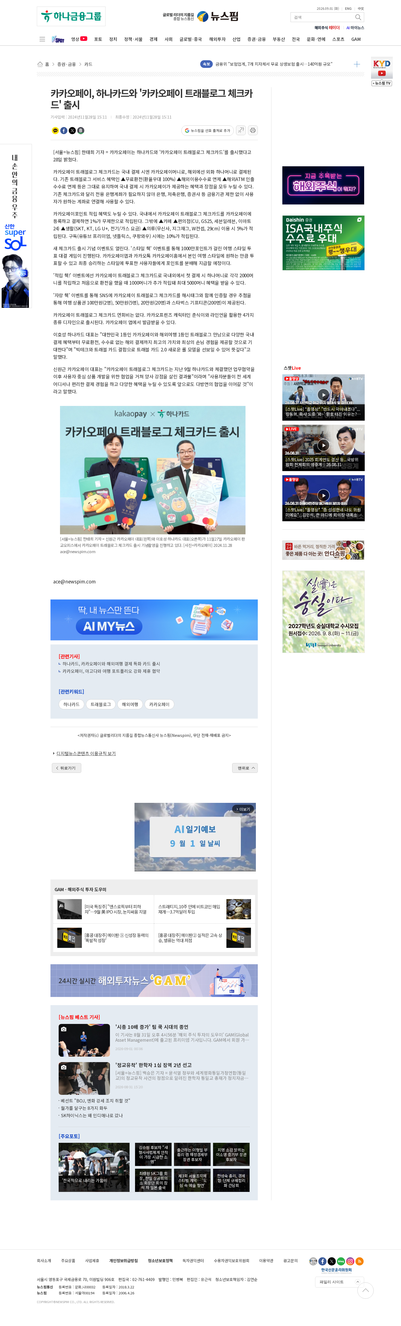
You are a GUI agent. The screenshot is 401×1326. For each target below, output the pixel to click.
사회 (168, 39)
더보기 (356, 64)
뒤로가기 (68, 768)
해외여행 (130, 704)
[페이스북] (322, 1261)
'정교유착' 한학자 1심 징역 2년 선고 (153, 1065)
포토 (98, 39)
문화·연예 (316, 39)
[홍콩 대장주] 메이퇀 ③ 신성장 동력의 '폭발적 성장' (116, 938)
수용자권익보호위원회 (231, 1260)
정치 (113, 39)
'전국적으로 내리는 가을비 (84, 1180)
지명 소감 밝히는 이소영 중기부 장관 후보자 (231, 1154)
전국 (296, 39)
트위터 (72, 130)
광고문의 (290, 1260)
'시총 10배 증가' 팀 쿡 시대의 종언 (151, 1027)
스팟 (292, 367)
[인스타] (350, 1261)
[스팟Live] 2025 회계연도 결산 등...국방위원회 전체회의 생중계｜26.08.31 (322, 462)
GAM (356, 39)
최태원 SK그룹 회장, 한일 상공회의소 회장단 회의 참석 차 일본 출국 (153, 1180)
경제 (153, 39)
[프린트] (253, 130)
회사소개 (44, 1260)
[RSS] (359, 1261)
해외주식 (327, 27)
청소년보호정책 (160, 1260)
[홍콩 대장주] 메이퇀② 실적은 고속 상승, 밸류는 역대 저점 (190, 938)
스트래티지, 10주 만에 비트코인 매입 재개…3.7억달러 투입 (189, 909)
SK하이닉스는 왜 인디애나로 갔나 (92, 1115)
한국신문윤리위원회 (336, 1271)
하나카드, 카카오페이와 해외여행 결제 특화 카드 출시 (111, 664)
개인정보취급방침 (123, 1260)
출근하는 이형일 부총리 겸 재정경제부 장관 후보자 (192, 1154)
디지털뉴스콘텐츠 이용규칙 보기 (86, 753)
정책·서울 (133, 39)
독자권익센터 (193, 1260)
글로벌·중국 (190, 39)
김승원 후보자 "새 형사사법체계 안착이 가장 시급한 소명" (153, 1154)
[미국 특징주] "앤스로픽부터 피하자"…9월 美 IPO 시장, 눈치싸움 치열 (115, 909)
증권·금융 (256, 39)
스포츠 (338, 39)
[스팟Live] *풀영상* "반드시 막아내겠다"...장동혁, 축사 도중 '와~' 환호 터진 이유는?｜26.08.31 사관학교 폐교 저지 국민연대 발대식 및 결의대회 (323, 411)
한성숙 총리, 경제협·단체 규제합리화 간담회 (231, 1180)
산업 (236, 39)
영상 (75, 39)
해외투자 (217, 39)
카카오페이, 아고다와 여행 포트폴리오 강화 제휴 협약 (111, 671)
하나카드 (71, 704)
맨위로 (243, 768)
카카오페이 (159, 704)
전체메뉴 (42, 39)
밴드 (80, 130)
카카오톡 (55, 130)
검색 (358, 17)
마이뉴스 (355, 27)
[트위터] (332, 1261)
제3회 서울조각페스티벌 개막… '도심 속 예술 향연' (192, 1180)
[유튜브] (313, 1261)
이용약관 (266, 1260)
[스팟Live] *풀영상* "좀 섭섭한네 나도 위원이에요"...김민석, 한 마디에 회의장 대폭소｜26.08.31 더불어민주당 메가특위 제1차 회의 (323, 512)
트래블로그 (101, 704)
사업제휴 (92, 1260)
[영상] (323, 396)
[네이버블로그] (341, 1261)
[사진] (84, 1039)
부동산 (279, 39)
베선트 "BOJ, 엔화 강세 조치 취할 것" (95, 1101)
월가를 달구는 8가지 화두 (84, 1108)
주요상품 (68, 1260)
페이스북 (63, 130)
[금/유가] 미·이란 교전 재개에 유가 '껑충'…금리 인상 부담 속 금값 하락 (277, 64)
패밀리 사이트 (332, 1282)
